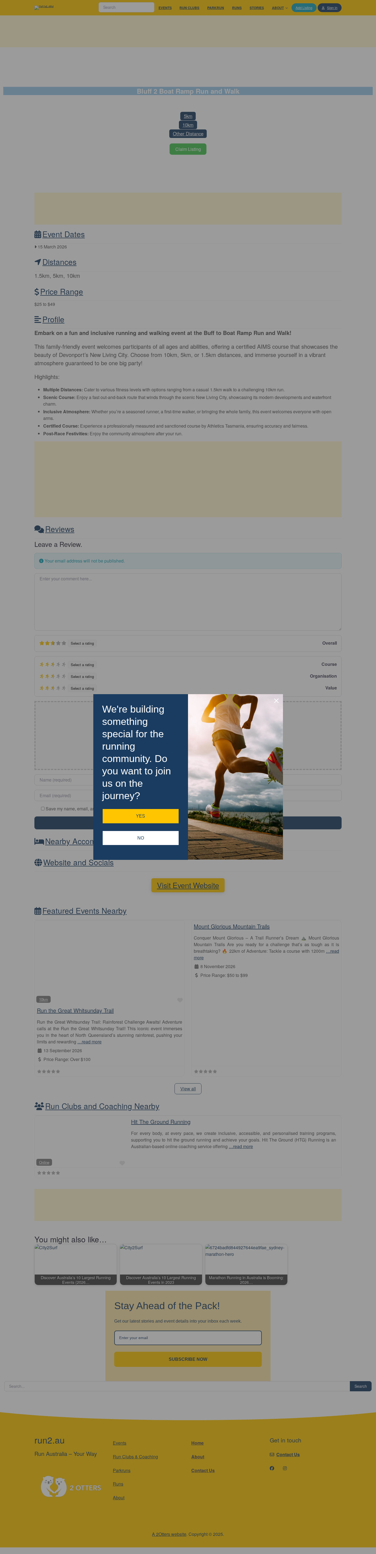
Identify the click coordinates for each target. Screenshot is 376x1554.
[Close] (276, 700)
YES (140, 816)
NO (140, 838)
